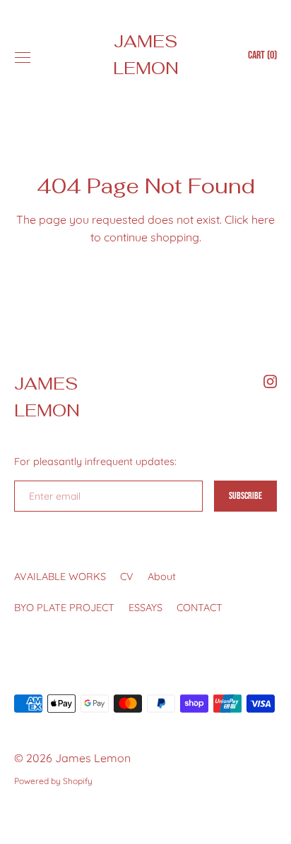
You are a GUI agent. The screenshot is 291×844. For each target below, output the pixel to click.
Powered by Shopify (53, 781)
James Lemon (146, 54)
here (263, 219)
